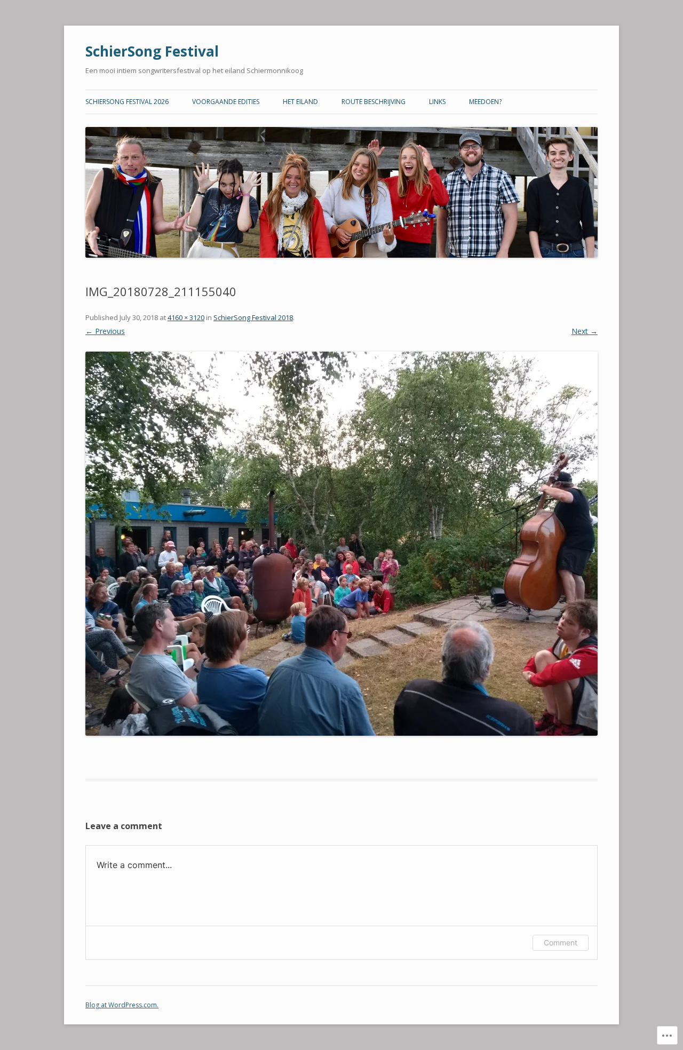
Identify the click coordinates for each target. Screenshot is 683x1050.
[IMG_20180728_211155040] (341, 544)
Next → (584, 331)
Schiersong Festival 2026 (127, 101)
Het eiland (300, 101)
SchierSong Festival (152, 51)
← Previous (105, 331)
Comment (560, 942)
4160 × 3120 (186, 317)
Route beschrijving (374, 101)
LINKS (437, 101)
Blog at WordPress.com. (121, 1004)
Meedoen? (485, 101)
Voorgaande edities (225, 101)
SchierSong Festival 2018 (253, 317)
